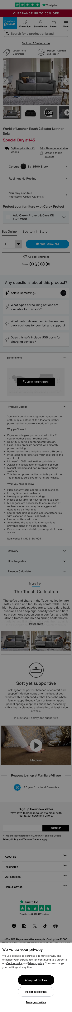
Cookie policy (14, 963)
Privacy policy (36, 963)
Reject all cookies (36, 992)
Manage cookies (36, 1002)
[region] (36, 977)
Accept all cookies (36, 980)
